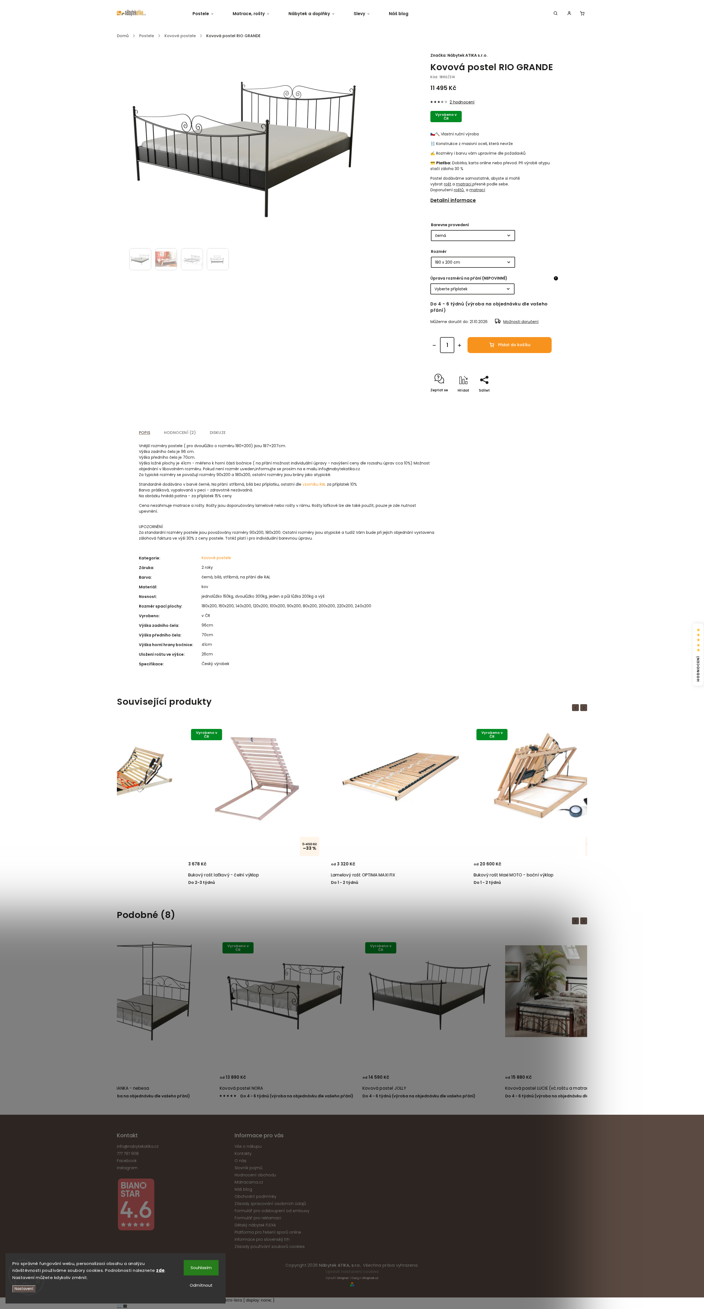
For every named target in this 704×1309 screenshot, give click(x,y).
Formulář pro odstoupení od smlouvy (272, 1211)
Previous (576, 707)
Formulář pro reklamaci (258, 1218)
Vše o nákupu (248, 1146)
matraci (463, 184)
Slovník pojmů (248, 1168)
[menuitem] (208, 14)
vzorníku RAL (314, 484)
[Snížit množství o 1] (434, 345)
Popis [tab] (144, 432)
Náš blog (243, 1189)
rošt (447, 184)
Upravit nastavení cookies (352, 1271)
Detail (203, 866)
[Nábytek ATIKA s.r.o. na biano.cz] (173, 1205)
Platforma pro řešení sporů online (268, 1232)
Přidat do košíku (514, 345)
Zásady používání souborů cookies (270, 1246)
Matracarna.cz (249, 1182)
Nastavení (24, 1288)
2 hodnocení (462, 102)
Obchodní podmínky (255, 1196)
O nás (240, 1160)
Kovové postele (216, 558)
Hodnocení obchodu (255, 1175)
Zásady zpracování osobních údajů (270, 1203)
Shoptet (343, 1278)
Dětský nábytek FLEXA (255, 1225)
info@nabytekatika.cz (138, 1146)
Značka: (459, 55)
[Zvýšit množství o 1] (459, 345)
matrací (477, 190)
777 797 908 (128, 1153)
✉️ (119, 1306)
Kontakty (243, 1153)
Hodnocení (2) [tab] (180, 432)
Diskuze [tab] (218, 432)
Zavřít (540, 400)
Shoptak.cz (370, 1278)
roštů (459, 190)
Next (584, 707)
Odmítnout (201, 1285)
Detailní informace (453, 200)
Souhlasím (201, 1267)
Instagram (127, 1168)
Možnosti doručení (520, 321)
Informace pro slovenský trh (262, 1239)
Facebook (127, 1160)
